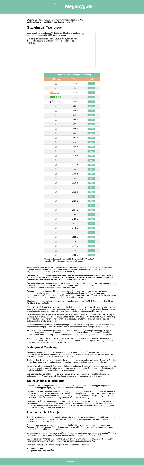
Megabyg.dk (78, 6)
